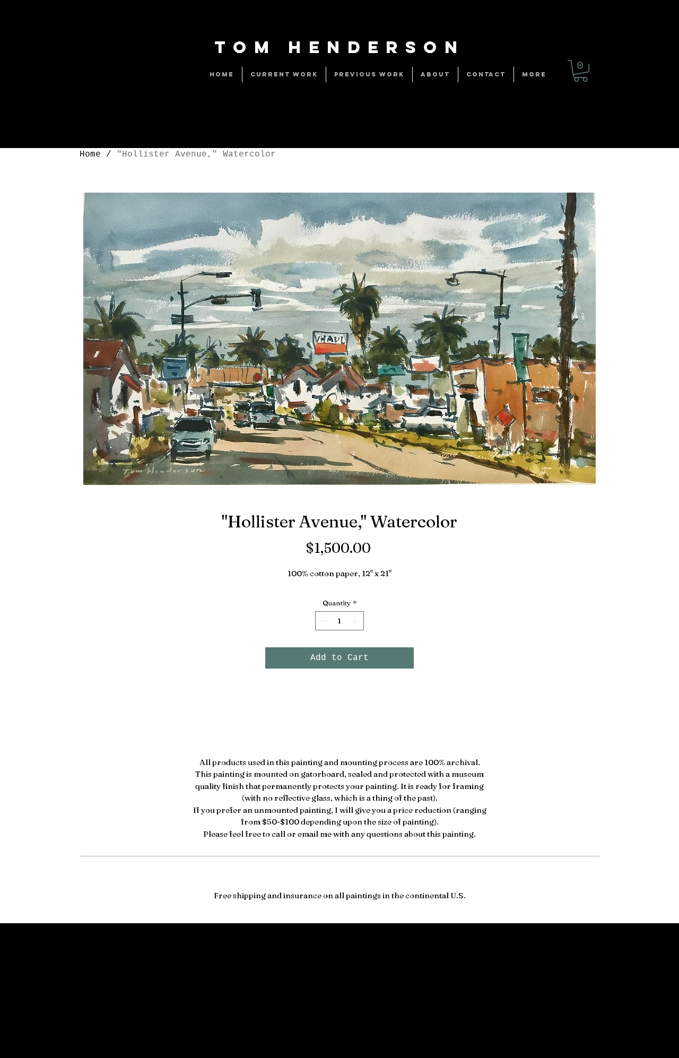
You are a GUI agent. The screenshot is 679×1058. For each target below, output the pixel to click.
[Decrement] (323, 621)
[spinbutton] (339, 621)
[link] (581, 71)
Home (90, 154)
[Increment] (356, 621)
